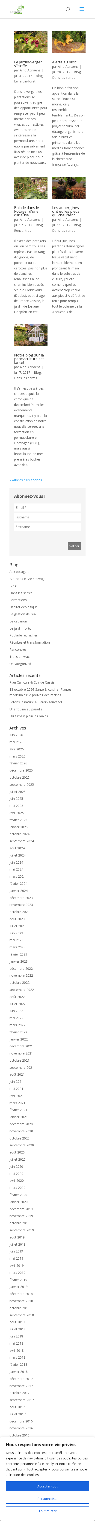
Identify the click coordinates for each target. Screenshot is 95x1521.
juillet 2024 (17, 855)
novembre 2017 (21, 1386)
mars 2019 (17, 1272)
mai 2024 (16, 869)
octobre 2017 (19, 1393)
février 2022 (18, 1032)
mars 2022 (17, 1025)
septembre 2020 (21, 1145)
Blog (39, 76)
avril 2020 (16, 1180)
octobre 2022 (19, 982)
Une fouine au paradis (25, 709)
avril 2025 (16, 813)
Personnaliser (47, 1498)
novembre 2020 (21, 1131)
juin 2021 (16, 1081)
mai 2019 (16, 1258)
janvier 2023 (18, 961)
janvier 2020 (18, 1202)
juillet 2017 (17, 1414)
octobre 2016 (19, 1435)
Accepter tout (47, 1486)
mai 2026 (16, 742)
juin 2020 (16, 1166)
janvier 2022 (18, 1039)
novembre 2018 (21, 1301)
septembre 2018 (21, 1315)
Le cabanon (18, 621)
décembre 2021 (21, 1046)
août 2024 (17, 848)
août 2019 (17, 1237)
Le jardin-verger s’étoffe (28, 63)
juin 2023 (16, 933)
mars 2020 (17, 1187)
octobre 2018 (19, 1308)
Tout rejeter (47, 1511)
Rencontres (22, 230)
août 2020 (17, 1152)
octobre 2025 (19, 777)
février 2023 (18, 954)
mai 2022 (16, 1018)
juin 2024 (16, 862)
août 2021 (17, 1074)
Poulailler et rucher (23, 635)
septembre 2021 (21, 1067)
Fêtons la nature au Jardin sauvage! (35, 702)
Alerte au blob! (64, 62)
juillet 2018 (17, 1329)
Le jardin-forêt (25, 81)
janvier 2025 (18, 827)
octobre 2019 (19, 1223)
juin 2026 (16, 735)
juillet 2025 (17, 791)
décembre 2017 (21, 1379)
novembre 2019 (21, 1216)
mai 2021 (16, 1088)
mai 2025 (16, 805)
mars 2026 (17, 756)
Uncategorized (20, 664)
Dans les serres (63, 77)
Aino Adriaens (30, 70)
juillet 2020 (17, 1159)
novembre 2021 (21, 1053)
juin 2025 (16, 798)
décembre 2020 (21, 1124)
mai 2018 (16, 1343)
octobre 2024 (19, 834)
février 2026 (18, 763)
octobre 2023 (19, 912)
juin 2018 (16, 1336)
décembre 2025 (21, 770)
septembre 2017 (21, 1400)
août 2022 (17, 997)
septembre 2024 (21, 841)
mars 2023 (17, 947)
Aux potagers (19, 571)
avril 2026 (16, 749)
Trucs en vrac (19, 656)
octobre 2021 (19, 1060)
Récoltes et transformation (29, 642)
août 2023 (17, 919)
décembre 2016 (21, 1421)
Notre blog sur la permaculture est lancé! (29, 359)
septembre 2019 (21, 1230)
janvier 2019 (18, 1286)
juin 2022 (16, 1011)
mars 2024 (17, 876)
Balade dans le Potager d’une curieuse (26, 211)
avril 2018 (16, 1350)
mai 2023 (16, 940)
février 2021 (18, 1110)
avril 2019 (16, 1265)
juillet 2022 (17, 1004)
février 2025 (18, 820)
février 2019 (18, 1280)
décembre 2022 (21, 968)
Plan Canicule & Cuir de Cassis (31, 682)
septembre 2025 (21, 784)
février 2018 (18, 1364)
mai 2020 (16, 1173)
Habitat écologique (23, 607)
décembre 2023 (21, 898)
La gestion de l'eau (23, 614)
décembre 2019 (21, 1209)
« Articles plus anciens (25, 480)
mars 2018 (17, 1357)
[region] (47, 1479)
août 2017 (17, 1407)
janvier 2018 (18, 1371)
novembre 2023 (21, 904)
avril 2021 (16, 1096)
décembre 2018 (21, 1294)
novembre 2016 (21, 1428)
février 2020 (18, 1195)
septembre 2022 (21, 989)
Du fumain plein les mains (28, 716)
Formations (18, 600)
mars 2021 (17, 1103)
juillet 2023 (17, 926)
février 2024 (18, 883)
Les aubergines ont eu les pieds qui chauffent (65, 211)
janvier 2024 (18, 890)
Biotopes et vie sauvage (27, 579)
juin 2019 (16, 1251)
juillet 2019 (17, 1244)
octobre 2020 (19, 1138)
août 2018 (17, 1322)
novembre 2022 (21, 975)
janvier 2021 (18, 1117)
